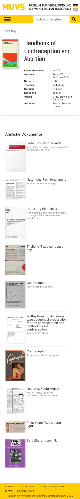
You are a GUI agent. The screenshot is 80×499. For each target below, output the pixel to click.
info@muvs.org (25, 491)
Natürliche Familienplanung (46, 179)
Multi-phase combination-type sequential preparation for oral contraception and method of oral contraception (47, 323)
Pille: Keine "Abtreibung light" (44, 424)
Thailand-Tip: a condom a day (45, 248)
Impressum (10, 486)
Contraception (37, 282)
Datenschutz (28, 486)
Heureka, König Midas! (43, 388)
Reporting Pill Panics (42, 208)
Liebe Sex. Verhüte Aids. (44, 143)
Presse (9, 491)
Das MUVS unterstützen (52, 486)
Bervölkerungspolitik (42, 440)
